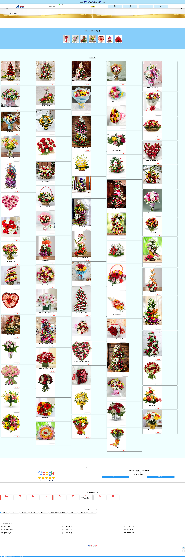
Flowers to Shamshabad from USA (128, 532)
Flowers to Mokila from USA (66, 530)
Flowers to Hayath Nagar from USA (67, 529)
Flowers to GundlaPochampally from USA (7, 529)
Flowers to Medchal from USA (5, 530)
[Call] (62, 4)
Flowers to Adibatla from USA (5, 526)
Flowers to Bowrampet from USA (128, 526)
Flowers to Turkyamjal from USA (67, 533)
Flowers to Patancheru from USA (128, 530)
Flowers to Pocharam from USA (6, 532)
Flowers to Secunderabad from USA (67, 532)
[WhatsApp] (59, 4)
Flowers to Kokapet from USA (128, 529)
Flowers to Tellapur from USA (5, 533)
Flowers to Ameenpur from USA (67, 526)
